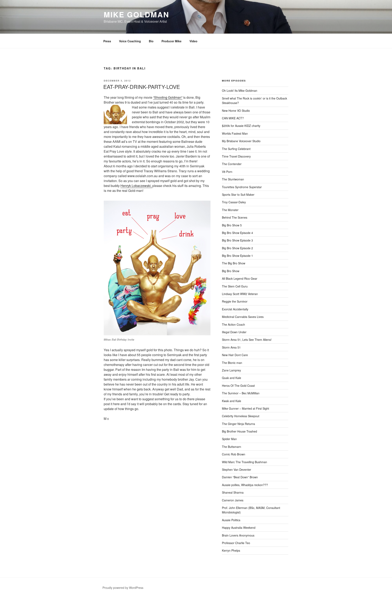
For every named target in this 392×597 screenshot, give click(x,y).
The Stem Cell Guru (235, 286)
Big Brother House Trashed (239, 431)
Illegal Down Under (234, 332)
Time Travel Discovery (236, 156)
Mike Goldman (136, 14)
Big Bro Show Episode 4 (237, 233)
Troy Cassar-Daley (234, 202)
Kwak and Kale (231, 401)
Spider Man (229, 439)
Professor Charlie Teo (236, 543)
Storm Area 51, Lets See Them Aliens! (247, 340)
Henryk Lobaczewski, (136, 185)
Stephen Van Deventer (236, 469)
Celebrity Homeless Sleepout (240, 416)
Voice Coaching (130, 41)
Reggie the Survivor (234, 301)
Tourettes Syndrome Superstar (242, 187)
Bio (151, 41)
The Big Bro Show (233, 263)
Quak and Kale (231, 378)
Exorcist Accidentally (235, 309)
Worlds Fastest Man (235, 133)
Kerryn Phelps (231, 550)
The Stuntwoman (233, 179)
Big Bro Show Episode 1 (237, 256)
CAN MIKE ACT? (233, 118)
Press (107, 41)
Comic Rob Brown (233, 454)
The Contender (232, 164)
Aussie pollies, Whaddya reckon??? (245, 485)
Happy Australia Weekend (238, 527)
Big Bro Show (230, 271)
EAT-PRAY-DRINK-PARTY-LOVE (141, 86)
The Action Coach (233, 324)
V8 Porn (227, 172)
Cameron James (232, 500)
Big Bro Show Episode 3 (237, 240)
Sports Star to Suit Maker (238, 194)
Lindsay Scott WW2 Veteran (240, 294)
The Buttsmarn (231, 447)
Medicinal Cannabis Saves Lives (243, 317)
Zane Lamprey (231, 370)
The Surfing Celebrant (236, 149)
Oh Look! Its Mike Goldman (239, 90)
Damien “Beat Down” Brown (240, 477)
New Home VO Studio (236, 110)
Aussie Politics (231, 520)
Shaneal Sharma (233, 492)
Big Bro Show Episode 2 (237, 248)
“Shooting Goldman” (167, 97)
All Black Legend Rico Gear (239, 278)
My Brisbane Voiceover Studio (241, 141)
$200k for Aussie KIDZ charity (241, 126)
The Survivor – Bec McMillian (240, 393)
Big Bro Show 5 (232, 225)
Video (193, 41)
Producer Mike (171, 41)
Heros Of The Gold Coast (238, 385)
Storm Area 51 (231, 347)
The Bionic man (232, 363)
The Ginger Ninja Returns (238, 424)
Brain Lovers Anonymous (238, 535)
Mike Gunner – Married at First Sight (245, 408)
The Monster (230, 210)
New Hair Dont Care (235, 355)
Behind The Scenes (234, 217)
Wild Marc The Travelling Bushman (244, 462)
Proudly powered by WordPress (122, 588)
